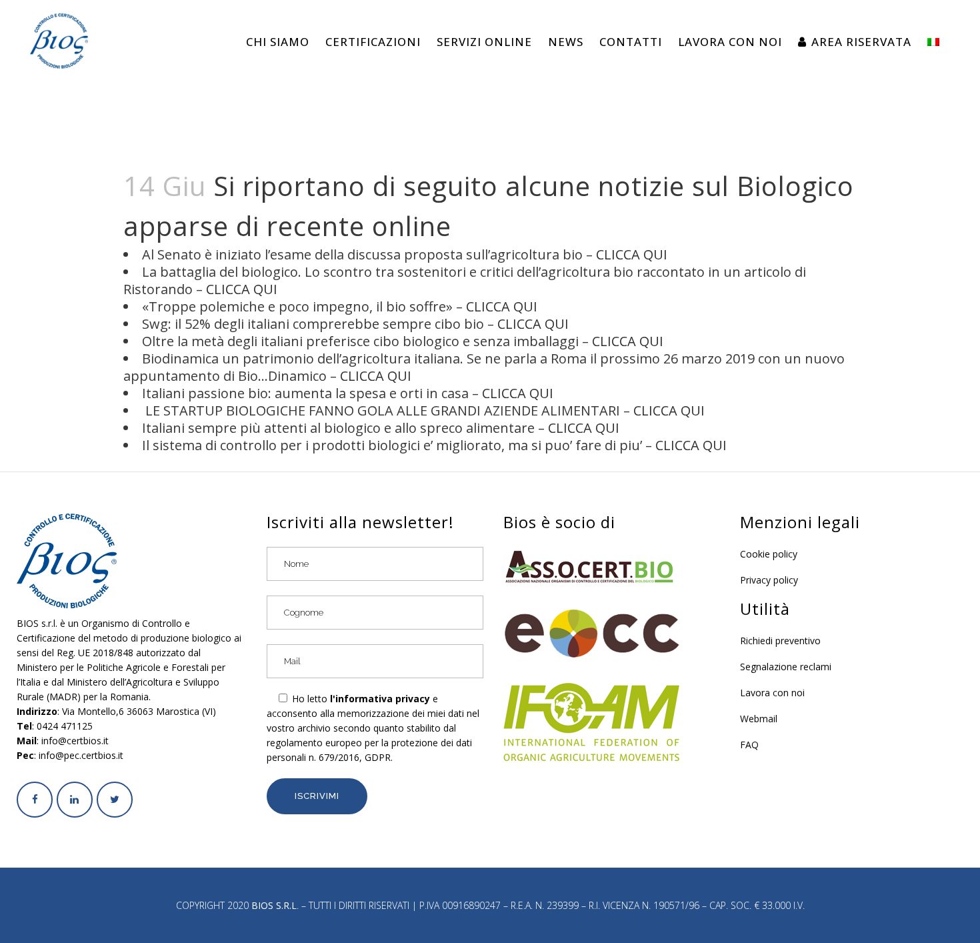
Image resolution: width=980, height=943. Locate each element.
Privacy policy (769, 580)
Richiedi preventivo (780, 640)
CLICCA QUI (631, 254)
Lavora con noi (772, 692)
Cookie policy (768, 554)
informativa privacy (382, 698)
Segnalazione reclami (785, 666)
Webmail (758, 718)
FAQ (749, 744)
